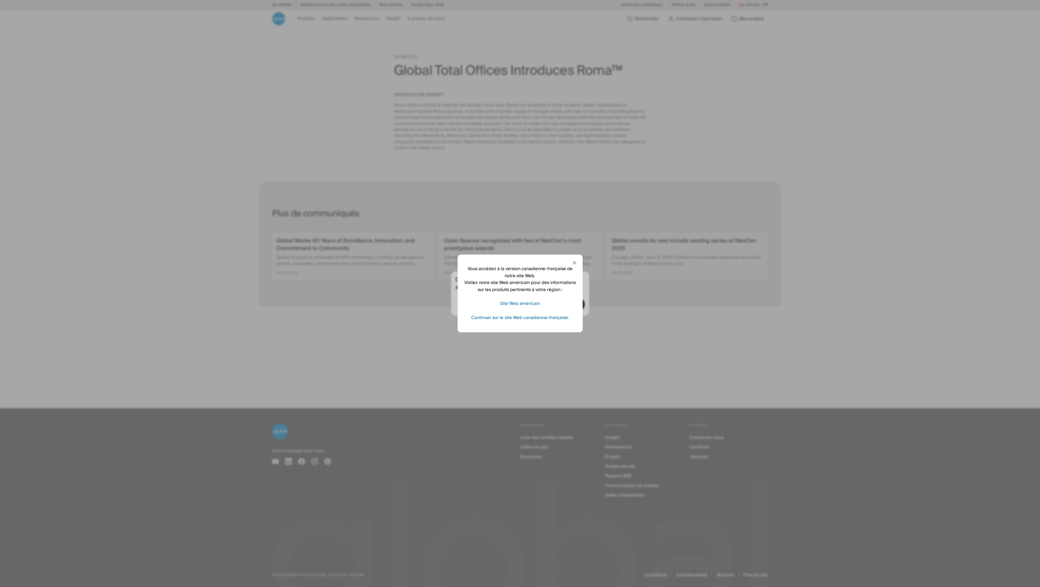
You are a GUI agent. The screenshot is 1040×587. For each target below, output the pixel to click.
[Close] (574, 263)
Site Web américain (520, 303)
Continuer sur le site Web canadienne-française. (520, 318)
